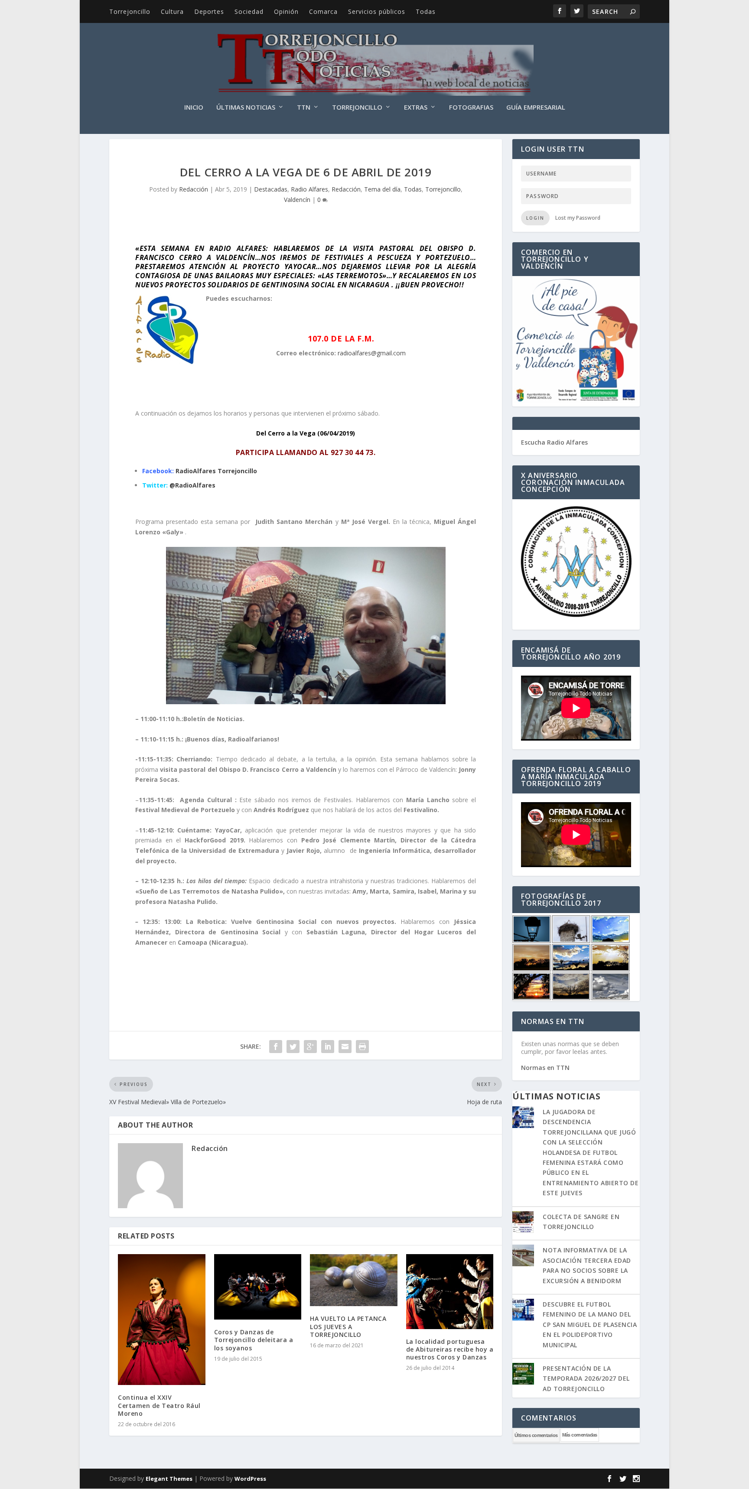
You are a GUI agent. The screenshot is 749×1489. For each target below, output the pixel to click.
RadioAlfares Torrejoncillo (216, 471)
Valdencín (297, 199)
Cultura (172, 11)
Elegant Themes (169, 1478)
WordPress (250, 1478)
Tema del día (382, 189)
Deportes (209, 11)
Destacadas (270, 189)
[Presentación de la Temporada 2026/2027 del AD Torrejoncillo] (523, 1374)
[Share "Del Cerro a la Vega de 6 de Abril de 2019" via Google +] (310, 1046)
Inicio (193, 107)
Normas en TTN (545, 1067)
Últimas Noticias (245, 107)
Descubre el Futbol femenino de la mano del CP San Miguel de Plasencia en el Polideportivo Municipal (590, 1324)
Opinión (286, 11)
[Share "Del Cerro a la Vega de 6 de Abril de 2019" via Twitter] (293, 1046)
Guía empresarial (535, 107)
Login (535, 218)
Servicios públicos (376, 11)
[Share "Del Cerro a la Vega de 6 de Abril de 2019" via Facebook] (275, 1046)
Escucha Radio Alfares (554, 442)
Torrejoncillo (129, 11)
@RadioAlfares (192, 485)
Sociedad (249, 11)
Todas (426, 11)
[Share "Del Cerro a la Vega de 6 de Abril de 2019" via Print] (362, 1046)
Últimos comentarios (536, 1435)
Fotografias (471, 107)
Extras (415, 107)
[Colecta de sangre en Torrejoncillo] (523, 1223)
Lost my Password (577, 217)
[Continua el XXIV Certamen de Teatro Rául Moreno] (161, 1319)
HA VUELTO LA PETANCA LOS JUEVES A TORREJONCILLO (348, 1326)
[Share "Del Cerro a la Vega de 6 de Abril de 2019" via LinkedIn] (327, 1046)
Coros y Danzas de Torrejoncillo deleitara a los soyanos (253, 1340)
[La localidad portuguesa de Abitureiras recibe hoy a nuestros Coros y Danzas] (450, 1291)
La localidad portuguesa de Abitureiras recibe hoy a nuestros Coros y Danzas (450, 1349)
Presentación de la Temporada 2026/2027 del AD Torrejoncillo (586, 1378)
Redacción (193, 189)
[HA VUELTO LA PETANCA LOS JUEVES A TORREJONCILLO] (353, 1280)
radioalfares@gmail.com (372, 353)
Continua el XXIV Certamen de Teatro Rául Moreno (159, 1405)
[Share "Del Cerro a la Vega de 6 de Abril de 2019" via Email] (345, 1046)
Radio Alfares (309, 189)
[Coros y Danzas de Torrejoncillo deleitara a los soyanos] (258, 1287)
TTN (303, 107)
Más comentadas (579, 1434)
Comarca (323, 11)
